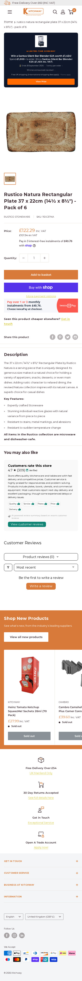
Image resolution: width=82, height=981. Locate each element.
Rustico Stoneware (17, 216)
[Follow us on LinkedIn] (22, 935)
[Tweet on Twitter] (67, 337)
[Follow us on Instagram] (14, 935)
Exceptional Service (41, 822)
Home (8, 22)
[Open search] (55, 12)
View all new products (26, 637)
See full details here (41, 797)
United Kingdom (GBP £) (41, 916)
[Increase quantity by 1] (44, 258)
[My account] (63, 12)
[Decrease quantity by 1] (23, 258)
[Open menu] (10, 12)
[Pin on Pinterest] (60, 337)
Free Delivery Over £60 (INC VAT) (33, 2)
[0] (70, 12)
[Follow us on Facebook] (7, 935)
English (10, 916)
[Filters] (8, 567)
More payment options (41, 296)
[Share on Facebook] (52, 337)
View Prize (41, 81)
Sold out (29, 736)
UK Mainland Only (41, 773)
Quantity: (10, 258)
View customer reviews (27, 524)
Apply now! (41, 847)
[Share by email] (75, 337)
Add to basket (41, 275)
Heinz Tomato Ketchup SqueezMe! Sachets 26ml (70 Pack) (27, 711)
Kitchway (14, 702)
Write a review (41, 586)
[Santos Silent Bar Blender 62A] (41, 41)
